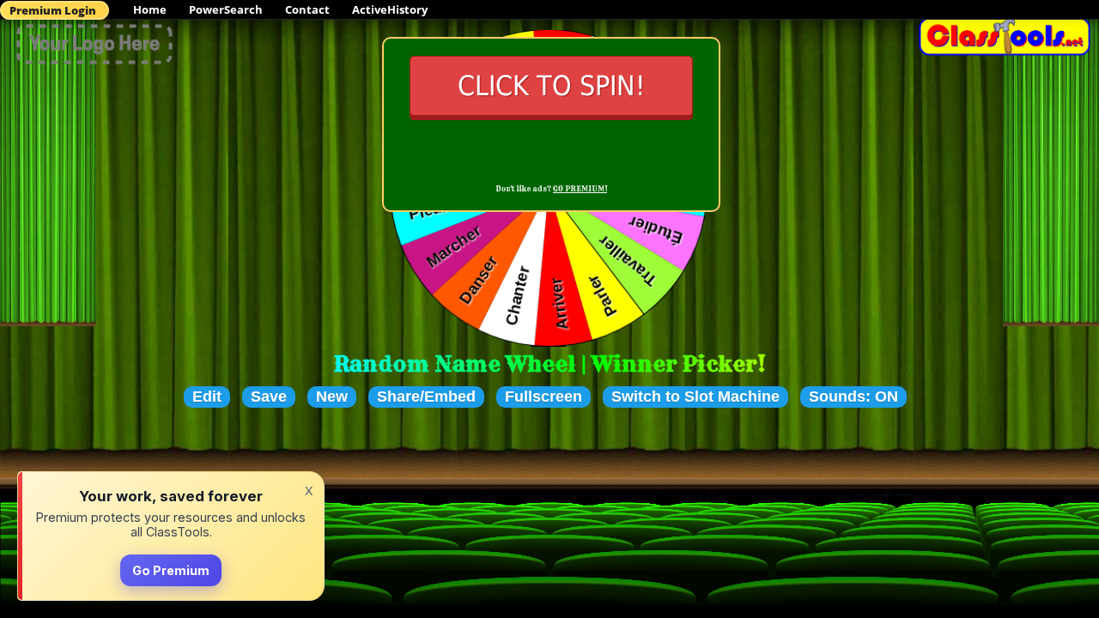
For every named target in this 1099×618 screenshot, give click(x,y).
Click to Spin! (552, 86)
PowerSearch (226, 9)
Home (150, 9)
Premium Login (52, 10)
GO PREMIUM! (580, 189)
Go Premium (170, 570)
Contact (307, 9)
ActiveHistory (390, 9)
